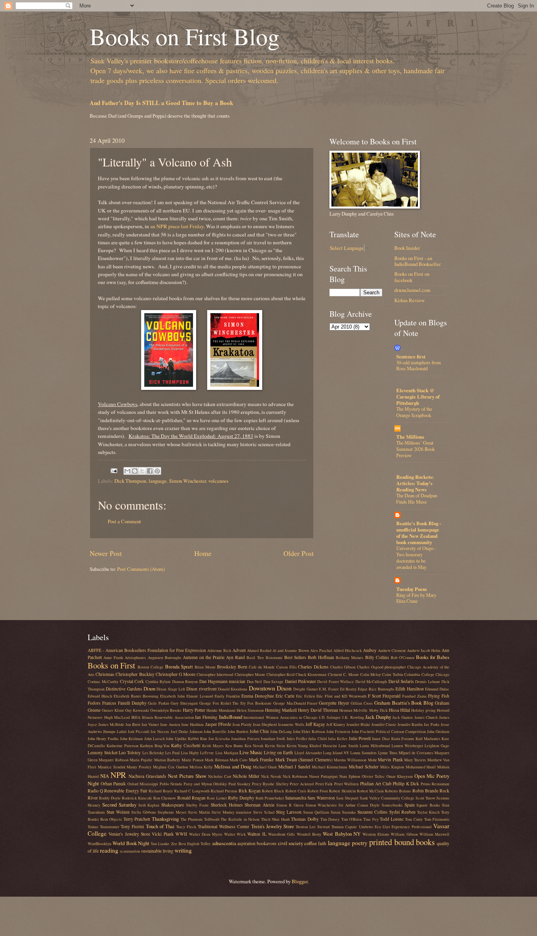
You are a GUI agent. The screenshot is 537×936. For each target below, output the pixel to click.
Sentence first (410, 356)
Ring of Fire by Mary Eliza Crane (416, 598)
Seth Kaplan (149, 805)
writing (183, 850)
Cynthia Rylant (158, 681)
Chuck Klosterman (311, 674)
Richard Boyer (161, 791)
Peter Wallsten (346, 783)
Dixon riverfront (201, 689)
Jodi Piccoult (138, 731)
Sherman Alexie (259, 805)
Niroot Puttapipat (323, 776)
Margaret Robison (113, 759)
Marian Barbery (167, 759)
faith (322, 843)
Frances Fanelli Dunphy (124, 703)
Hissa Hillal (399, 710)
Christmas (105, 674)
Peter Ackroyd (302, 783)
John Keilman (131, 738)
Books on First (111, 665)
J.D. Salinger (330, 717)
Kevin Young (297, 745)
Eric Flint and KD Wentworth (341, 696)
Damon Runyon (185, 681)
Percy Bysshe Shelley (270, 783)
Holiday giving (423, 710)
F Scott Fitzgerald (384, 696)
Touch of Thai (160, 826)
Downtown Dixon (270, 688)
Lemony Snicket (103, 752)
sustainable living (157, 851)
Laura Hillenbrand (375, 745)
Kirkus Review (409, 300)
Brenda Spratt (179, 666)
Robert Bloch (273, 791)
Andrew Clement (392, 650)
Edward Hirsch (100, 696)
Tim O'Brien (351, 819)
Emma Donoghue (257, 696)
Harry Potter (194, 710)
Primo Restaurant (435, 783)
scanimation (130, 851)
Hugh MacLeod (117, 717)
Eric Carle (285, 696)
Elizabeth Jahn (172, 696)
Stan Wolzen (118, 812)
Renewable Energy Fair (125, 791)
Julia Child (317, 738)
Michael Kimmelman (330, 767)
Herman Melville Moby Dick (363, 710)
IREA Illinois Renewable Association (162, 717)
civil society (290, 843)
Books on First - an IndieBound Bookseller (417, 261)
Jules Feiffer (297, 738)
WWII (181, 834)
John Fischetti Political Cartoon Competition (388, 731)
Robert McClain (370, 791)
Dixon (149, 688)
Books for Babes (432, 657)
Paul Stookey (239, 783)
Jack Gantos (402, 717)
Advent (239, 650)
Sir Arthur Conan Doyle (359, 805)
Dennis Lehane (427, 681)
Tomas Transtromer (103, 826)
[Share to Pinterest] (157, 471)
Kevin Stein (275, 745)
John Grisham (438, 731)
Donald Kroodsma (232, 689)
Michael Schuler (364, 767)
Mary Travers (415, 759)
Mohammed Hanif (421, 767)
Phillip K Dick (406, 783)
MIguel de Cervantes (416, 752)
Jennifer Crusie (383, 724)
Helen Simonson (250, 710)
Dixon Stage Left (170, 689)
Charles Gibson (343, 667)
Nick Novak (271, 776)
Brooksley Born (232, 667)
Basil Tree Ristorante (264, 657)
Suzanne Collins (372, 812)
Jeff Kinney (335, 724)
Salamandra (295, 798)
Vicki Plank (162, 834)
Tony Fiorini (132, 826)
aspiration (246, 843)
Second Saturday (119, 804)
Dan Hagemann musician (222, 681)
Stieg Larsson (289, 812)
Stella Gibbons (143, 812)
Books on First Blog (185, 36)
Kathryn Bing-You (154, 745)
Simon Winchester (187, 480)
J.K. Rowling (353, 717)
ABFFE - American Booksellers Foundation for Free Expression (147, 650)
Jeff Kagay (315, 724)
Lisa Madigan (226, 752)
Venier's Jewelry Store (129, 834)
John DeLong (281, 731)
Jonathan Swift (273, 738)
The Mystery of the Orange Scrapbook (414, 412)
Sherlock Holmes (227, 805)
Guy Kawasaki (137, 710)
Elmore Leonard (199, 696)
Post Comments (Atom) (141, 568)
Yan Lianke (160, 843)
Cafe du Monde (262, 667)
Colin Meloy (370, 674)
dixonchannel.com (412, 290)
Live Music (251, 752)
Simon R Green (289, 805)
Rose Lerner (217, 798)
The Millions (410, 436)
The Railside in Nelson (240, 819)
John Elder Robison (309, 731)
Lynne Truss (387, 752)
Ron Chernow (164, 798)
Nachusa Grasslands (147, 776)
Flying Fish (438, 696)
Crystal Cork (132, 681)
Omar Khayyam (399, 776)
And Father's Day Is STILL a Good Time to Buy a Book (161, 102)
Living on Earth (278, 752)
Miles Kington (392, 767)
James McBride (111, 724)
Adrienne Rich (219, 650)
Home (202, 553)
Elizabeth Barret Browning (136, 696)
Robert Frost (317, 791)
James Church (426, 717)
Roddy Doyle (110, 798)
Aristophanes (135, 657)
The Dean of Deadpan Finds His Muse (416, 498)
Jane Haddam (192, 724)
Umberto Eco (370, 826)
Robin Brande (425, 791)
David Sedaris (401, 681)
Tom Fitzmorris (437, 819)
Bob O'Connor (402, 657)
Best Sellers (295, 657)
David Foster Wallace (335, 681)
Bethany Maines (349, 657)
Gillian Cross (362, 703)
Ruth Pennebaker (270, 798)
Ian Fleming (206, 717)
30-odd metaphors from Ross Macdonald (418, 365)
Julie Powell (360, 738)
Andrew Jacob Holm (423, 650)
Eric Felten (305, 696)
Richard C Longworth (192, 791)
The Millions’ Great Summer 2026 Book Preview (415, 448)
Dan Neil (254, 681)
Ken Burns (234, 745)
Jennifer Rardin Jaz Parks (418, 724)
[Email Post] (113, 469)
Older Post (298, 553)
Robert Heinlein (342, 791)
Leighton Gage (437, 745)
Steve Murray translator (231, 812)
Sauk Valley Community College (387, 798)
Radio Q (95, 791)
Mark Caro (238, 759)
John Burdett (238, 731)
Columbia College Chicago (426, 674)
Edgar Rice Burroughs (376, 689)
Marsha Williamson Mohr (355, 759)
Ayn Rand (235, 657)
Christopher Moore (250, 674)
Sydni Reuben (402, 812)
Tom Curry (414, 819)
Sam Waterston (321, 798)
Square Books (428, 805)
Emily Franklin (227, 696)
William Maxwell (434, 834)
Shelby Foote (197, 805)
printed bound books (402, 841)
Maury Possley (139, 767)
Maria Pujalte (141, 759)
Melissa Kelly (201, 767)
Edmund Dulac (437, 689)
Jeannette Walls (291, 724)
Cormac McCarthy (103, 681)
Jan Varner (150, 724)
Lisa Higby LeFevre (197, 752)
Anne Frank (113, 657)
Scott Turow (425, 798)
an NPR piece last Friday (177, 226)
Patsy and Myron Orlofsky (205, 783)
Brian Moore (205, 667)
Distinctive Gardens (124, 689)
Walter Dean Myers (206, 834)
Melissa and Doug (232, 766)
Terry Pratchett (137, 819)
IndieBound (230, 716)
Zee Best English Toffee (191, 843)
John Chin (259, 731)
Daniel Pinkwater (300, 681)
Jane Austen (170, 724)
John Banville (215, 731)
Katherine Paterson (122, 745)
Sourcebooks (392, 805)
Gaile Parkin (158, 703)
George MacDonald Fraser (295, 703)
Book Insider (407, 247)
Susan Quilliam (316, 812)
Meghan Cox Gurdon (170, 767)
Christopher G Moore (175, 674)
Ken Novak (254, 745)
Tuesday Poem (411, 589)
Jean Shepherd (265, 724)
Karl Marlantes (428, 738)
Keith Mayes (213, 745)
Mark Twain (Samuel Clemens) (304, 759)
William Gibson (404, 834)
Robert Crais (295, 791)
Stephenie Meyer (172, 812)
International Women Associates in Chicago (280, 717)
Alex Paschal (321, 650)
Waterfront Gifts (281, 834)
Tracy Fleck (186, 826)
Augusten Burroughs (164, 657)
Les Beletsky (153, 752)
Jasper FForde (218, 724)
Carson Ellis (286, 667)
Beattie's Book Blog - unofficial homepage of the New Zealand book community (418, 533)
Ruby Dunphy (241, 798)
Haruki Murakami (220, 710)
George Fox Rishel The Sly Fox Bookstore (235, 703)
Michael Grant (265, 767)
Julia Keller (337, 738)
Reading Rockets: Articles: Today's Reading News (415, 483)
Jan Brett (132, 724)
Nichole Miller (246, 776)
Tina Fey (371, 819)
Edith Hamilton (409, 689)
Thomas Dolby (305, 819)
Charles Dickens (313, 667)
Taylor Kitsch (428, 812)
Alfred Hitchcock (347, 650)
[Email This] (127, 471)
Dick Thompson (130, 480)
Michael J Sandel (294, 767)
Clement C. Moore (343, 674)
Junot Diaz (381, 738)
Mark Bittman (216, 759)
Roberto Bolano (398, 791)
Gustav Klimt (113, 710)
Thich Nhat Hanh (275, 819)
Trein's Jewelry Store (272, 826)
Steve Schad (263, 812)
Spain (410, 805)
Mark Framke (261, 759)
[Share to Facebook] (150, 471)
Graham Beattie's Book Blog (404, 702)
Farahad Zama (414, 696)
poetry (360, 843)
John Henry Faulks (103, 738)
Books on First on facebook (411, 276)
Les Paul (172, 752)
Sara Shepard (347, 798)
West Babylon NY (341, 833)
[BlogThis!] (135, 471)
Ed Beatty (348, 689)
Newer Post (106, 553)
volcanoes (218, 480)
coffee (310, 843)
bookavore (266, 843)
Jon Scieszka (219, 738)
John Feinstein (338, 731)
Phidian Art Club (376, 783)
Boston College (151, 667)
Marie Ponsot (193, 759)
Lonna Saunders (363, 752)
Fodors (94, 703)
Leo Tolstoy (130, 752)
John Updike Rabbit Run (186, 738)
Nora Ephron (349, 776)
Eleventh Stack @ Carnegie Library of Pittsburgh (418, 396)
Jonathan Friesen (245, 738)
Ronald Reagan (191, 798)
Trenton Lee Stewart (313, 826)
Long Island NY (336, 752)
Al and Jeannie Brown (290, 650)
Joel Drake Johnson (186, 731)
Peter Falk (324, 783)
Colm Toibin (392, 674)
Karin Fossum (402, 738)
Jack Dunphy (378, 716)
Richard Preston (224, 791)
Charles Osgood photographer (381, 667)
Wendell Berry (309, 834)
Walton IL (256, 834)
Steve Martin (199, 812)
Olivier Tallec (373, 776)
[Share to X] (142, 471)
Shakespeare (172, 805)
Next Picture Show (187, 775)
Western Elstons (375, 834)
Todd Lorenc (392, 819)
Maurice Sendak (111, 767)
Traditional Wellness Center (223, 826)
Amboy (370, 650)
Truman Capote (344, 826)
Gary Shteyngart (184, 703)
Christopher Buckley (135, 674)
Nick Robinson (295, 776)
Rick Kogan (250, 791)
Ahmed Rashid (259, 650)
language (158, 480)
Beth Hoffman (321, 657)
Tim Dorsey (330, 819)
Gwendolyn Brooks (165, 710)
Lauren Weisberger (407, 745)
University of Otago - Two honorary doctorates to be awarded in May (416, 557)
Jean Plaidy (242, 724)
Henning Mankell (281, 710)
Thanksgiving (165, 818)
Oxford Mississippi (142, 783)
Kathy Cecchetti (185, 745)
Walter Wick (235, 834)
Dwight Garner (305, 689)
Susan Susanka (343, 812)
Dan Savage (273, 681)
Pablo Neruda (171, 783)
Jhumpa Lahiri (115, 731)
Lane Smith (348, 745)
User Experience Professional (407, 826)
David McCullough (371, 681)
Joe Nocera (160, 731)
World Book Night (130, 843)
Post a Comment (124, 521)
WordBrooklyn (99, 843)
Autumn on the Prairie (203, 657)
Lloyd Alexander (308, 752)
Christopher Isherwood (215, 674)
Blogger (299, 881)
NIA (104, 775)
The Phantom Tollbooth (199, 819)
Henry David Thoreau (318, 710)
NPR (118, 774)
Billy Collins (377, 657)
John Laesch (154, 738)
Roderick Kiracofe (137, 798)
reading (109, 850)
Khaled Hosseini (323, 745)
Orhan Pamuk (113, 783)
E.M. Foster (328, 689)
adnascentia (224, 843)
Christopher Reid (280, 674)
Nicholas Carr (219, 776)
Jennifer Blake (358, 724)
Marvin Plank (390, 759)
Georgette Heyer (334, 703)
